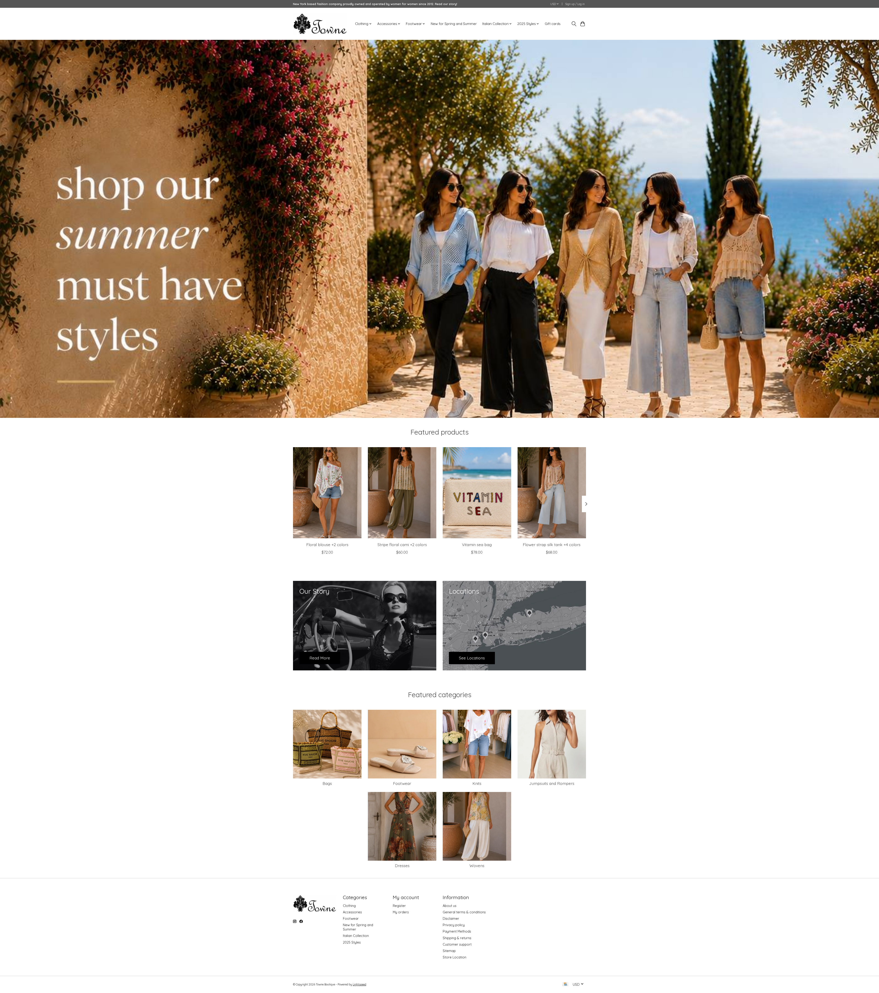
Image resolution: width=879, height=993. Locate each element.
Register (399, 905)
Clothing (349, 905)
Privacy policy (454, 925)
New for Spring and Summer (454, 24)
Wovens (476, 865)
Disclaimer (451, 918)
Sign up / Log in (575, 4)
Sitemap (449, 951)
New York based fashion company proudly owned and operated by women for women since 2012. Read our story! (375, 4)
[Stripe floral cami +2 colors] (402, 492)
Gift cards (553, 24)
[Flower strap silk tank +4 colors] (552, 492)
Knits (476, 783)
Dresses (402, 865)
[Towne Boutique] (320, 23)
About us (449, 905)
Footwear (402, 783)
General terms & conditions (464, 912)
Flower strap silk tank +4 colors (552, 544)
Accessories (352, 912)
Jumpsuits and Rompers (551, 783)
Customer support (457, 944)
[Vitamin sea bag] (477, 492)
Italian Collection (356, 935)
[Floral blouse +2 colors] (327, 492)
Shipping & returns (457, 938)
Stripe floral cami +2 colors (402, 544)
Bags (327, 783)
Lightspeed (359, 984)
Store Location (454, 957)
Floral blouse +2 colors (327, 544)
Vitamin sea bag (477, 544)
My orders (401, 912)
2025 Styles (352, 942)
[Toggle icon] (573, 24)
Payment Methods (457, 931)
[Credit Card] (565, 984)
